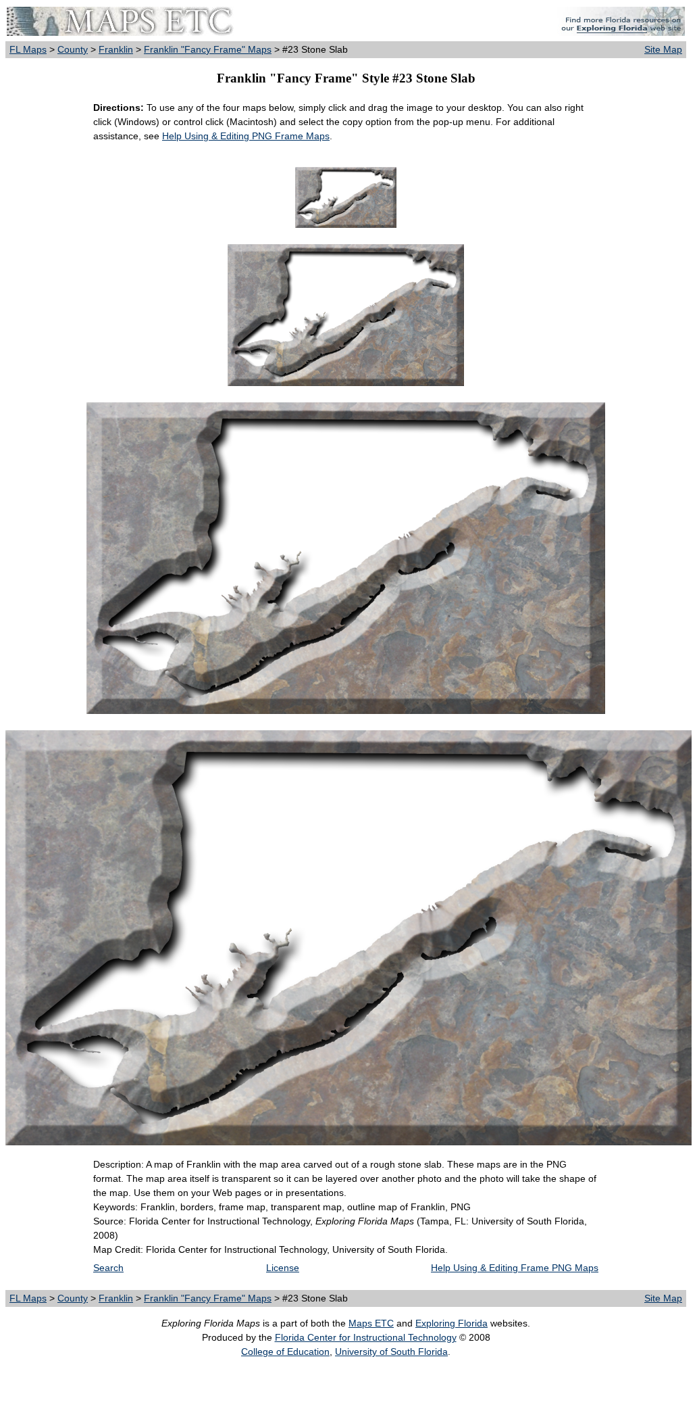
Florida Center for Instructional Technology (366, 1337)
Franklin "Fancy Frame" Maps (208, 49)
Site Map (663, 49)
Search (108, 1267)
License (282, 1267)
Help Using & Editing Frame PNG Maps (514, 1267)
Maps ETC (371, 1323)
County (72, 49)
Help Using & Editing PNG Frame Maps (246, 135)
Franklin (116, 49)
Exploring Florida (451, 1323)
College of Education (285, 1351)
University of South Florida (391, 1351)
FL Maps (28, 49)
